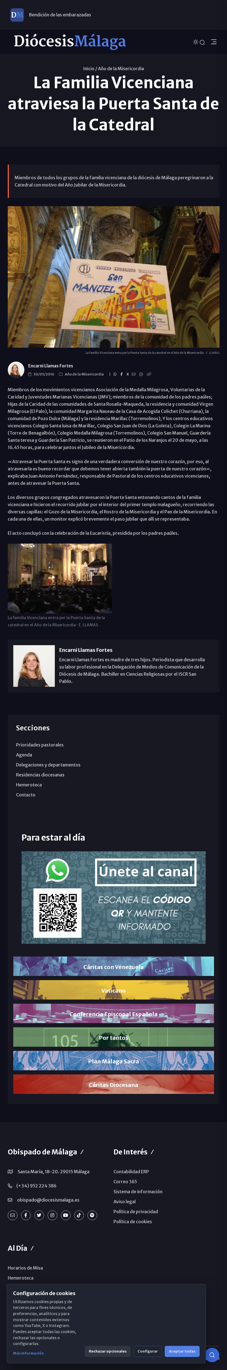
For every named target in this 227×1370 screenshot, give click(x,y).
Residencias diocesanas (40, 775)
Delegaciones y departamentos (48, 765)
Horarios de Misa (25, 1268)
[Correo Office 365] (12, 1215)
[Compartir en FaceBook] (122, 374)
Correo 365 (125, 1181)
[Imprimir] (142, 374)
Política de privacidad (136, 1211)
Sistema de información (138, 1191)
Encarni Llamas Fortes (50, 366)
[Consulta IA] (212, 1355)
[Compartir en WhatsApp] (116, 374)
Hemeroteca (29, 785)
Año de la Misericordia (121, 68)
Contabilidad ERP (131, 1171)
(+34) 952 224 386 (36, 1186)
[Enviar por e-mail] (134, 374)
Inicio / (90, 68)
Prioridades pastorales (40, 745)
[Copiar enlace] (150, 374)
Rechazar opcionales (108, 1351)
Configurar (148, 1351)
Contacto (25, 795)
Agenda (24, 755)
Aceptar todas (182, 1351)
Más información (28, 1353)
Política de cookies (133, 1221)
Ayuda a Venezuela (48, 16)
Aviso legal (125, 1201)
